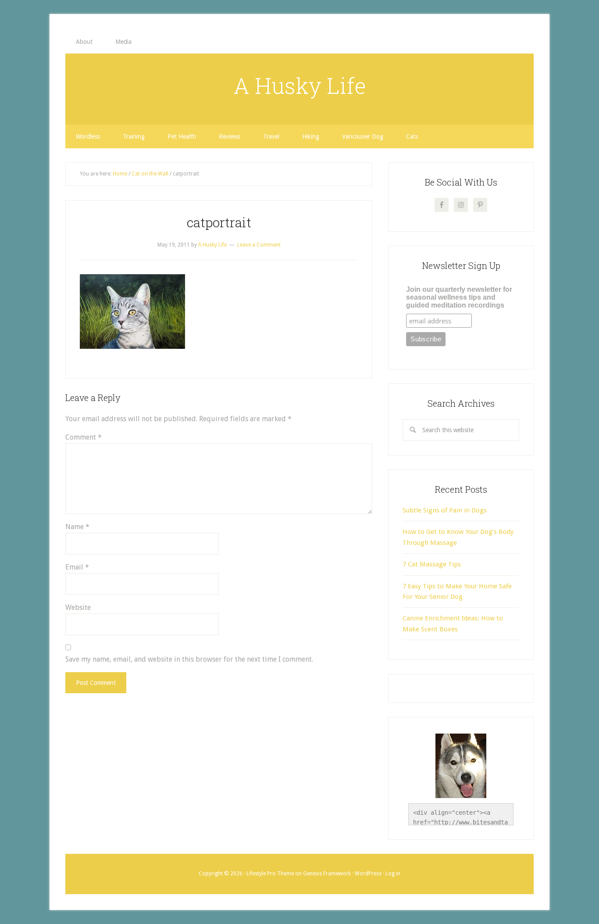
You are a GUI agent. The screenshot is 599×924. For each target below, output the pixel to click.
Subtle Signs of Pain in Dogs (445, 510)
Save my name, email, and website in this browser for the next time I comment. (189, 659)
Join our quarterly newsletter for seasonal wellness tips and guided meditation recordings (459, 297)
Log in (392, 873)
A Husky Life (299, 85)
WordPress (368, 873)
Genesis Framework (327, 873)
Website (78, 607)
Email (77, 567)
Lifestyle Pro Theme (270, 873)
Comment (83, 437)
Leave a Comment (259, 245)
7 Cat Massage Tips (432, 564)
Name (77, 527)
